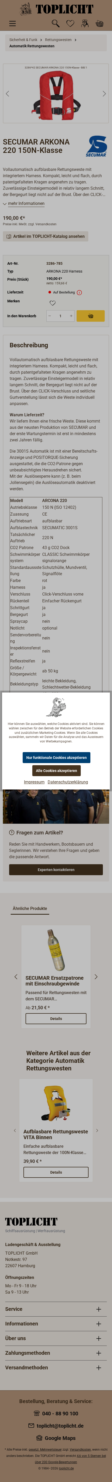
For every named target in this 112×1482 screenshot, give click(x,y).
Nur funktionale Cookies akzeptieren (56, 758)
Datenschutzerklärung (68, 782)
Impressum (34, 782)
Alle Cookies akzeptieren (56, 771)
